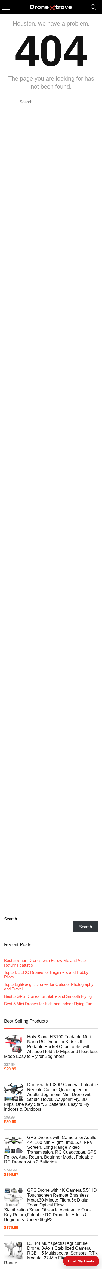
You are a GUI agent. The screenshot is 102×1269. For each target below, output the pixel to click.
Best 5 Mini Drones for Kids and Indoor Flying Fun (48, 1003)
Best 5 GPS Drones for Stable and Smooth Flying (48, 996)
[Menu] (6, 7)
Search (10, 918)
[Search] (93, 7)
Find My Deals (81, 1261)
